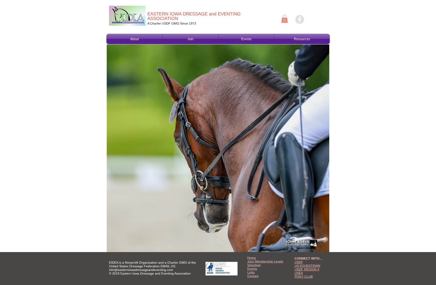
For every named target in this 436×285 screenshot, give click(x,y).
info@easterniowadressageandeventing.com (141, 270)
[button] (284, 19)
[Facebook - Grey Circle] (299, 19)
